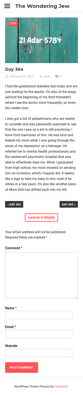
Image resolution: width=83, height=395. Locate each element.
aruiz (46, 76)
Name (11, 308)
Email (10, 327)
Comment (13, 248)
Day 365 (67, 205)
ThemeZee (61, 386)
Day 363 (16, 205)
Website (11, 346)
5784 (13, 23)
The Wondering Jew (42, 6)
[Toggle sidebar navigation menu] (7, 6)
